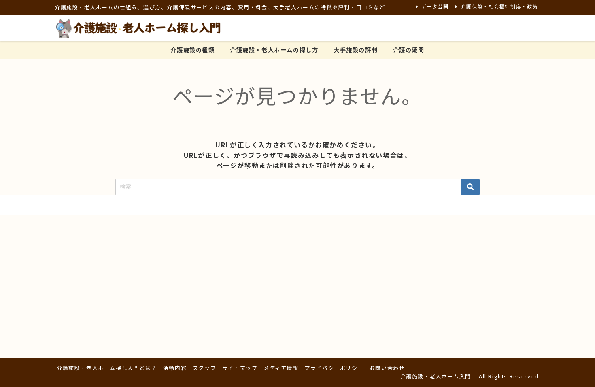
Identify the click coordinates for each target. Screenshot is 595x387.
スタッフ (204, 368)
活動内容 (175, 368)
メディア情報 (281, 368)
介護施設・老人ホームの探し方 (274, 49)
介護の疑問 (409, 49)
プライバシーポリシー (333, 368)
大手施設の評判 (356, 49)
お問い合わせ (387, 368)
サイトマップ (240, 368)
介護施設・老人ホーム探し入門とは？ (107, 368)
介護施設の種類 (192, 49)
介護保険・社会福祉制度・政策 (499, 6)
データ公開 (435, 6)
